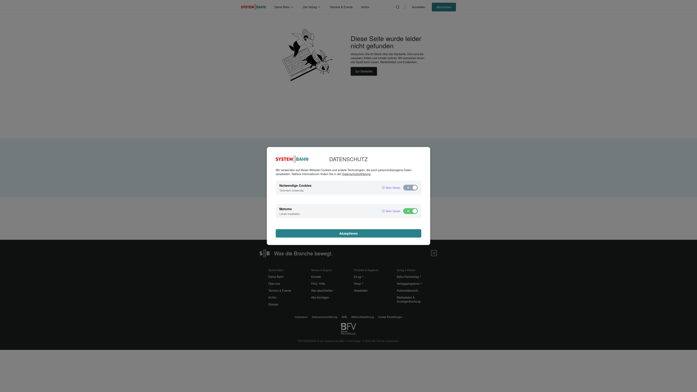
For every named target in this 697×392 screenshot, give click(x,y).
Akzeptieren (348, 233)
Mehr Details (393, 187)
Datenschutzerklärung (356, 174)
